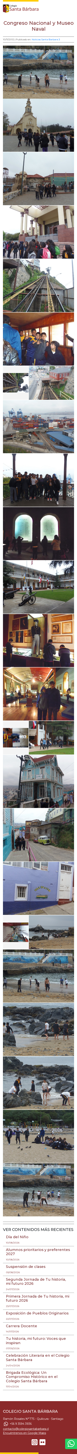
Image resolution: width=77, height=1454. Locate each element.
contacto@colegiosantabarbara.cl (26, 1429)
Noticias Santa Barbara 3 (46, 39)
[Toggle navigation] (71, 8)
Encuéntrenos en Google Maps (24, 1433)
